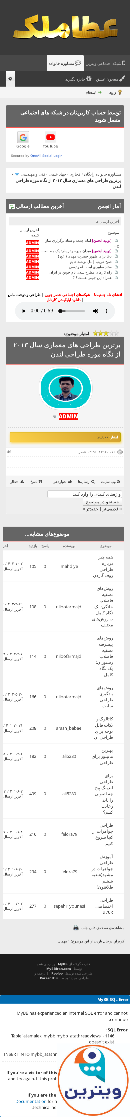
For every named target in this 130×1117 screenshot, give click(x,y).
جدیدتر (92, 509)
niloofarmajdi (69, 607)
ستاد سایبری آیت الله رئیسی (90, 266)
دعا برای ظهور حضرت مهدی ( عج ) (85, 256)
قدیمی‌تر (110, 509)
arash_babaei (69, 728)
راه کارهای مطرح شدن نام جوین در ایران (80, 272)
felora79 (69, 834)
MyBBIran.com (58, 968)
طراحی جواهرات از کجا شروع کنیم (102, 834)
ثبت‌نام (91, 92)
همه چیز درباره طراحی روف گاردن (103, 566)
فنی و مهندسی (33, 174)
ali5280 (69, 756)
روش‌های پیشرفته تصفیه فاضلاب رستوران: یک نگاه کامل (104, 656)
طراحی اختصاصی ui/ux (104, 906)
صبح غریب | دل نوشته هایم (91, 261)
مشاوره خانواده (62, 63)
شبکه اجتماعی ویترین (104, 63)
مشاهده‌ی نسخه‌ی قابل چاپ (102, 927)
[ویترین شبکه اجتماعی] (93, 1080)
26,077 (102, 436)
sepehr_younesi (69, 906)
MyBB (63, 963)
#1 (9, 451)
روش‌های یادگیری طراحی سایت (105, 697)
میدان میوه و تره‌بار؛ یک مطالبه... (76, 250)
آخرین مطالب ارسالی (39, 206)
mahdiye (69, 566)
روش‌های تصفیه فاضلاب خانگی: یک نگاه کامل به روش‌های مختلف (102, 606)
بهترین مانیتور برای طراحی (102, 756)
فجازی (75, 174)
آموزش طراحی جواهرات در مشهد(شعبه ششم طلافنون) (102, 871)
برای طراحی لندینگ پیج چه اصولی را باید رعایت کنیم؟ (104, 794)
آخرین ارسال (13, 568)
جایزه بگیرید (75, 79)
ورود (112, 92)
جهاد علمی (57, 174)
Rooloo (57, 973)
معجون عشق (107, 79)
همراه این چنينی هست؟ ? (92, 277)
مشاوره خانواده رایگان (102, 174)
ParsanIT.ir (49, 978)
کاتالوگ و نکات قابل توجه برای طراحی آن (103, 728)
